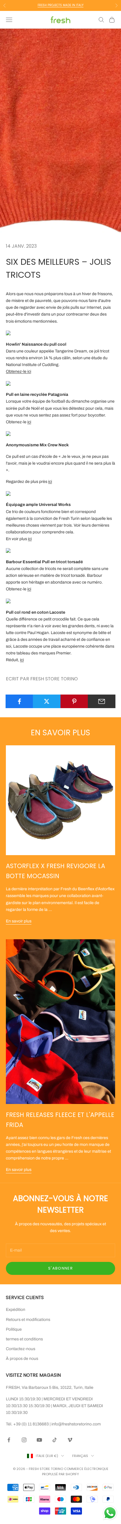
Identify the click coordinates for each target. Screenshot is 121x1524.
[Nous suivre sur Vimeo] (70, 1440)
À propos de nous (22, 1358)
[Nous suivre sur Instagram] (24, 1440)
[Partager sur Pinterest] (74, 701)
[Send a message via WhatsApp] (110, 1513)
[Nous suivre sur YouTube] (39, 1440)
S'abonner (60, 1268)
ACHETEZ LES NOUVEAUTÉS (60, 5)
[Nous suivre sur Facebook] (9, 1440)
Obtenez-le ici (18, 371)
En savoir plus (18, 921)
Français (80, 1455)
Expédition (15, 1309)
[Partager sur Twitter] (46, 701)
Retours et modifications (28, 1319)
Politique (14, 1329)
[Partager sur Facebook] (19, 701)
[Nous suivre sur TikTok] (55, 1440)
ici (29, 422)
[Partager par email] (101, 701)
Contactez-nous (20, 1349)
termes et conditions (24, 1339)
